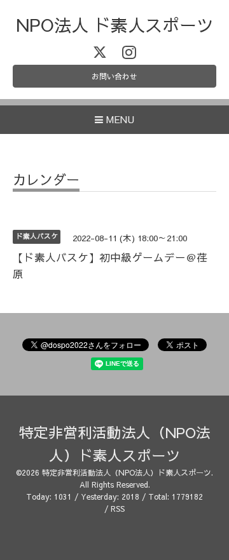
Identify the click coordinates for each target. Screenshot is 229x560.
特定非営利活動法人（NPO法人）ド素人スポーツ (126, 472)
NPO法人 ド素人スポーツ (115, 24)
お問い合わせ (114, 76)
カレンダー (46, 181)
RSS (118, 508)
